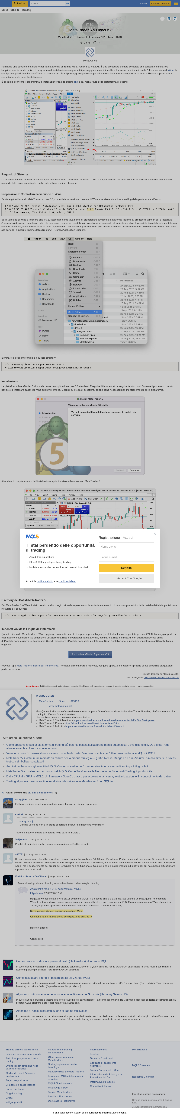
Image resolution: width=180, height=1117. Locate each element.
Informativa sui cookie (114, 1112)
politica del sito (45, 581)
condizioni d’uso (67, 581)
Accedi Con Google (129, 578)
